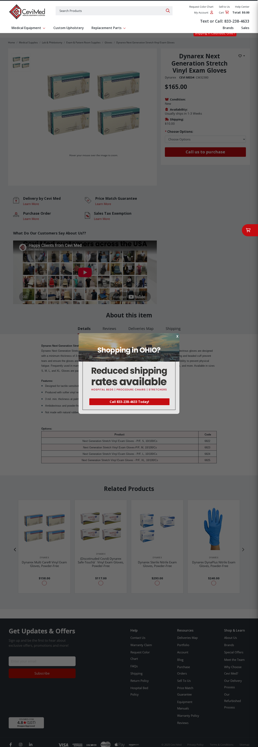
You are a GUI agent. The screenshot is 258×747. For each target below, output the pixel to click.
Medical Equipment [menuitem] (26, 28)
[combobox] (114, 10)
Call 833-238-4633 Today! (129, 402)
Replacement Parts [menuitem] (107, 28)
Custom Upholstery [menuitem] (68, 28)
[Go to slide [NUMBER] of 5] (15, 550)
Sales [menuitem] (245, 28)
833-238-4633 (236, 21)
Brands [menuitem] (228, 28)
